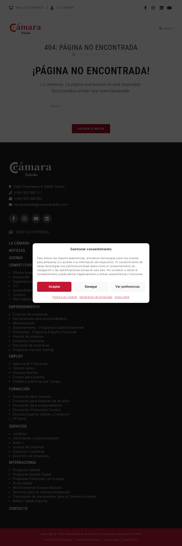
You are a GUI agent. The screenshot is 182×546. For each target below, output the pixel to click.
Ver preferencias (127, 287)
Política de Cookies (65, 297)
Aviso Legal (122, 297)
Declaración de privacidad (96, 297)
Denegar (91, 287)
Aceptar (54, 287)
